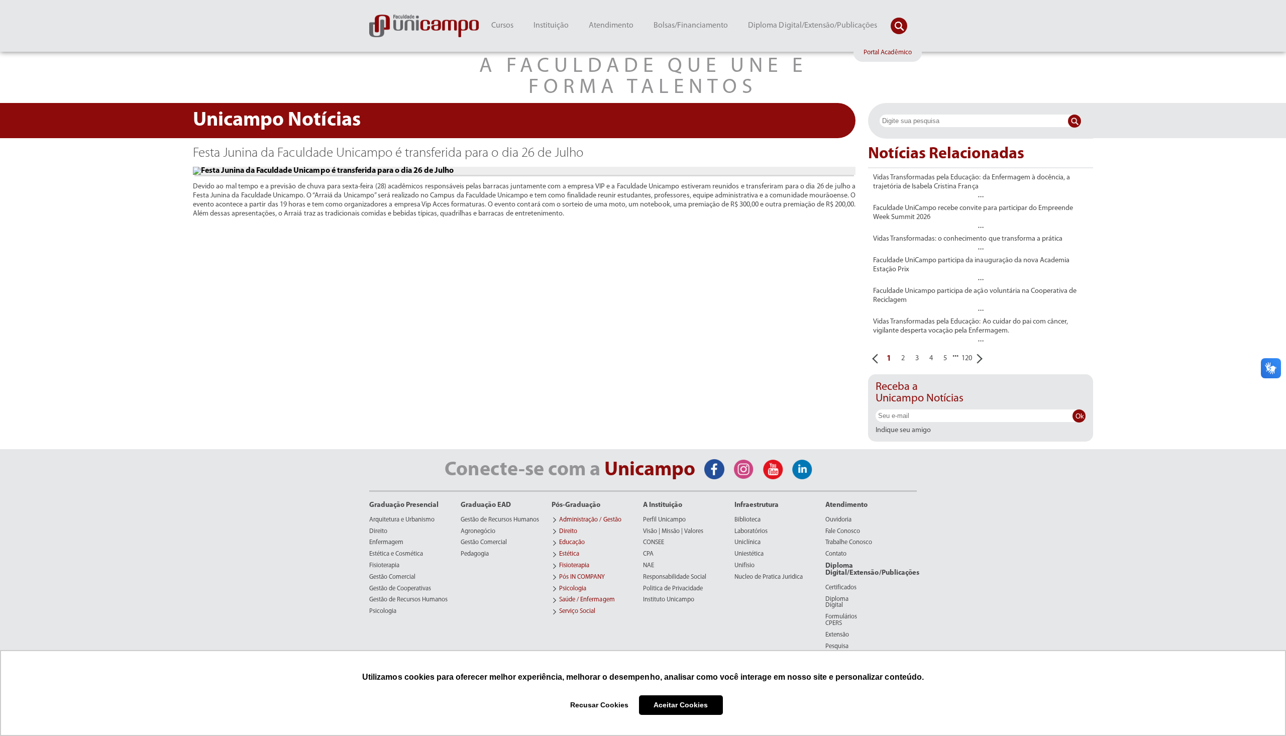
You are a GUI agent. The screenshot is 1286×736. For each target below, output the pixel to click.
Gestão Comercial (392, 577)
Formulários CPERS (841, 620)
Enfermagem (386, 543)
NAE (648, 566)
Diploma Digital (836, 602)
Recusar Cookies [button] (599, 705)
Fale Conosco (842, 532)
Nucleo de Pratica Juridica (768, 577)
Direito (378, 532)
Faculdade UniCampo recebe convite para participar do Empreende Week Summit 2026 (973, 212)
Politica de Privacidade (673, 589)
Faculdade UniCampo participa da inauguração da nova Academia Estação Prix (971, 265)
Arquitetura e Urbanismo (402, 520)
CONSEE (653, 543)
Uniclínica (747, 543)
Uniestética (749, 554)
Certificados (840, 588)
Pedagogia (475, 554)
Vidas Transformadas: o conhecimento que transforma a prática (967, 239)
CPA (648, 554)
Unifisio (744, 566)
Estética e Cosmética (396, 554)
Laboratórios (751, 532)
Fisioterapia (384, 566)
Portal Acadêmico (888, 52)
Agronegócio (478, 532)
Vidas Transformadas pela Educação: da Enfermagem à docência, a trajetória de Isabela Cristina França (971, 182)
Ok (1080, 416)
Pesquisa (836, 647)
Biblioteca (747, 520)
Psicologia (382, 611)
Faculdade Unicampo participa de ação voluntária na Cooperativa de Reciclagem (975, 295)
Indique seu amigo (903, 430)
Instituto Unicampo (668, 600)
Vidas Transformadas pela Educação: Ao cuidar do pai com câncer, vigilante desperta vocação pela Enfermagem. (970, 326)
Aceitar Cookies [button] (681, 705)
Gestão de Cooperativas (400, 589)
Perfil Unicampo (664, 520)
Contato (835, 554)
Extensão (837, 635)
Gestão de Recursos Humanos (408, 600)
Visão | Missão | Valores (673, 532)
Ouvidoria (838, 520)
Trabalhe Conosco (848, 543)
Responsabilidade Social (674, 577)
